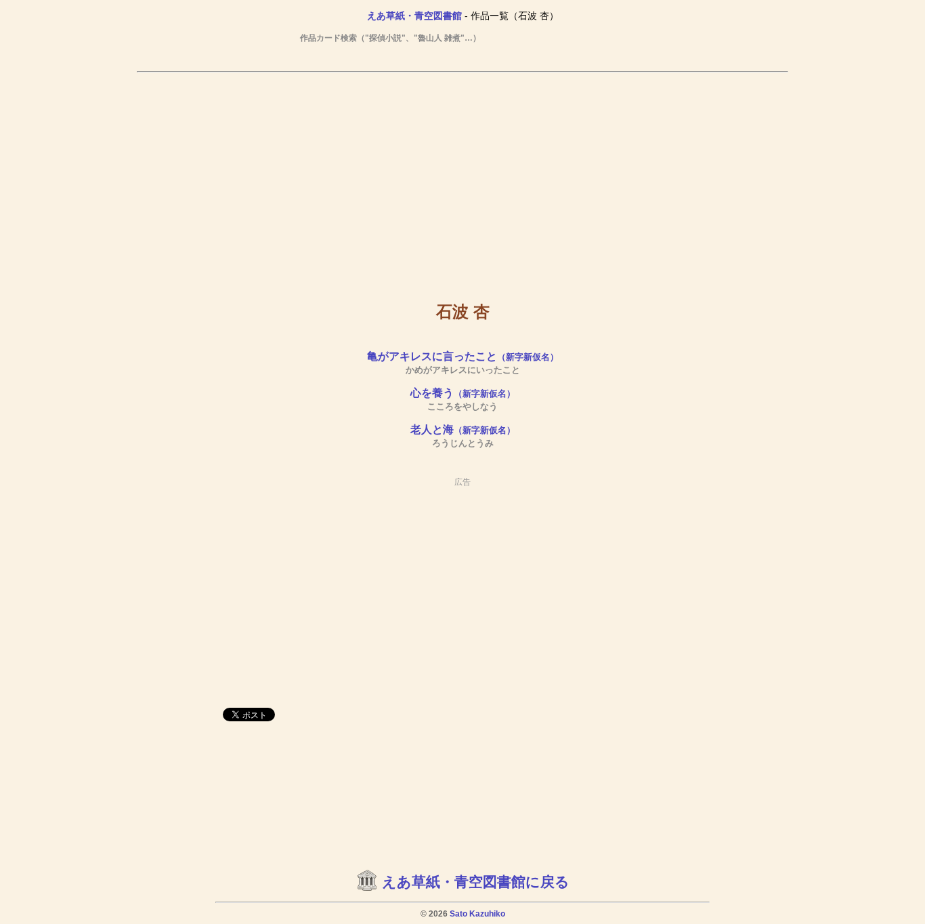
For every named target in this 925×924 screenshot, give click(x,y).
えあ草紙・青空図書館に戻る (475, 882)
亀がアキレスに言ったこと (463, 356)
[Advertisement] (462, 177)
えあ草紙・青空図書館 (414, 15)
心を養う (462, 393)
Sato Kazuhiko (477, 914)
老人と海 (462, 429)
